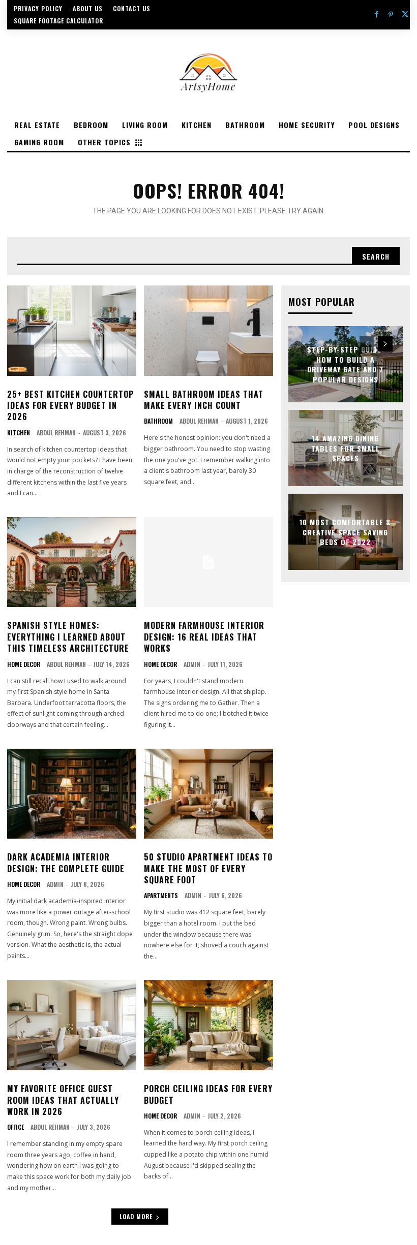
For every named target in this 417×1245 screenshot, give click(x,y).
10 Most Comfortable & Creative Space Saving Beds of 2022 (345, 532)
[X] (405, 14)
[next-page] (385, 344)
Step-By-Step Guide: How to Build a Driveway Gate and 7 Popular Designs (345, 364)
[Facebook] (376, 14)
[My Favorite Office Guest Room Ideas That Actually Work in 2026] (71, 1025)
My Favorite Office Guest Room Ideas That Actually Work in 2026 (63, 1100)
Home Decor (23, 664)
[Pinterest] (391, 14)
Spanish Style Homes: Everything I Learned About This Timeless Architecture (68, 636)
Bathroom (158, 421)
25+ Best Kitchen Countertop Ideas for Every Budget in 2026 (70, 405)
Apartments (161, 895)
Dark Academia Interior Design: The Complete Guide (66, 862)
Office (15, 1127)
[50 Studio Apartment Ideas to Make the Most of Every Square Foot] (208, 794)
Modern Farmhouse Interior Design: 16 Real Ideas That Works (204, 636)
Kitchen (18, 433)
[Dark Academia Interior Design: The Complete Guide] (71, 794)
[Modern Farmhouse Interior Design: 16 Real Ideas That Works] (208, 562)
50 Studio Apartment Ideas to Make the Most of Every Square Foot (208, 868)
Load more (136, 1216)
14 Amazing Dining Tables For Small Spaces (345, 448)
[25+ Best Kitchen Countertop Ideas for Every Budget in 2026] (71, 330)
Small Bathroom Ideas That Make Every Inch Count (203, 399)
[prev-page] (367, 344)
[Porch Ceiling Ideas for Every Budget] (208, 1025)
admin (192, 664)
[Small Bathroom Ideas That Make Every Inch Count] (208, 330)
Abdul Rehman (56, 432)
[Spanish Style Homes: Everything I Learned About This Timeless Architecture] (71, 562)
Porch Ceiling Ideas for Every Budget (208, 1094)
